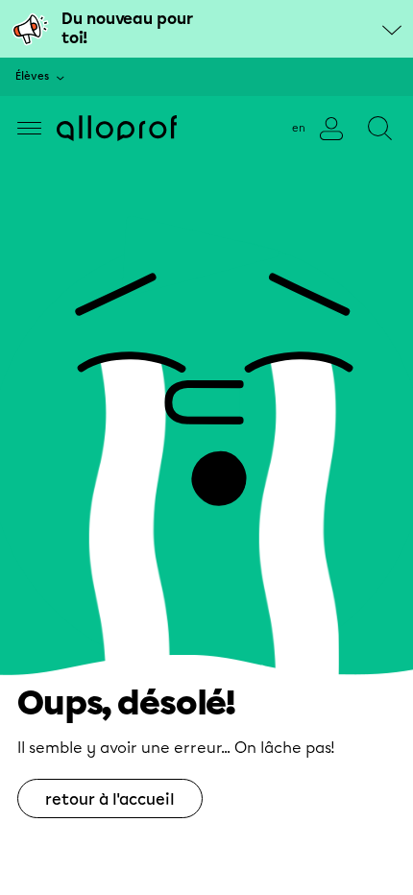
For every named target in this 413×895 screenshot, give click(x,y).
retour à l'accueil (110, 799)
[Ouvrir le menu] (29, 128)
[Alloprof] (117, 128)
